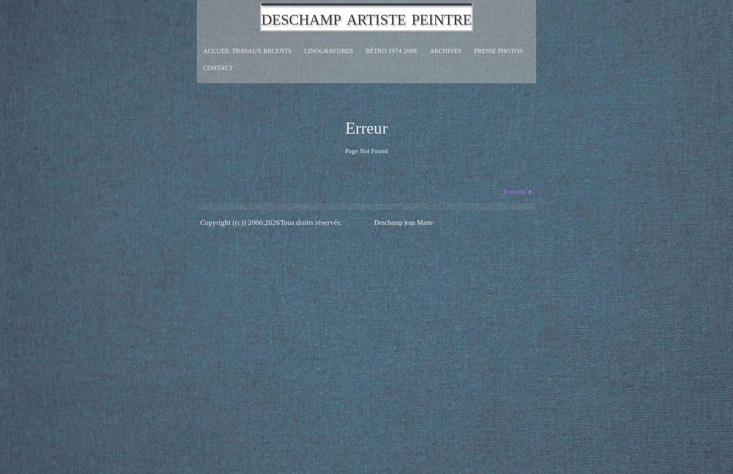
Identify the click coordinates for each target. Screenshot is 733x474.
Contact (218, 68)
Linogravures (328, 51)
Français (518, 191)
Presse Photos (498, 51)
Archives (446, 51)
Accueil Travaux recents (247, 51)
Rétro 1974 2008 (391, 51)
